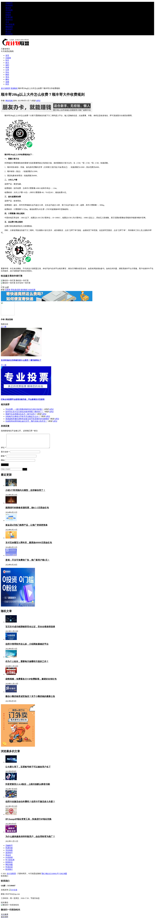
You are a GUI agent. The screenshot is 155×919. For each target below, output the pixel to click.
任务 (7, 70)
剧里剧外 (9, 34)
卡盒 (7, 22)
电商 (7, 67)
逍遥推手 (9, 29)
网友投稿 (9, 101)
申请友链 (9, 867)
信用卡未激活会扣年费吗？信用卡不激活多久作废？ (30, 801)
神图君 (8, 15)
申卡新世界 (10, 24)
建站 (7, 79)
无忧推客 (9, 10)
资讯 (7, 77)
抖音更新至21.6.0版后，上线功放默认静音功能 (27, 784)
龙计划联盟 (5, 88)
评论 (3, 448)
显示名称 (5, 452)
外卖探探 (9, 5)
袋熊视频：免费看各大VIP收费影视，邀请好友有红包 (31, 679)
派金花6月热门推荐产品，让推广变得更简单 (26, 525)
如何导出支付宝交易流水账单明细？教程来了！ (24, 412)
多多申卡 (9, 20)
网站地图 (9, 865)
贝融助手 (9, 3)
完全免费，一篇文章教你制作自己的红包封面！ (24, 409)
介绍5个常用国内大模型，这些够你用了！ (25, 490)
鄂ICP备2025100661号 (50, 874)
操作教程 (24, 290)
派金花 (8, 8)
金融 (7, 82)
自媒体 (8, 58)
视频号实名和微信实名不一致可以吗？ (20, 414)
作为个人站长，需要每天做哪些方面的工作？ (27, 661)
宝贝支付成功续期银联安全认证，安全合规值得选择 (30, 626)
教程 (7, 75)
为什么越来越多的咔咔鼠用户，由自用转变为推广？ (30, 836)
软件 (7, 60)
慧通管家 (9, 17)
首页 (7, 55)
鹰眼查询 (9, 27)
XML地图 (63, 874)
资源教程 (14, 88)
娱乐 (7, 63)
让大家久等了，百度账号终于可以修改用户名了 (28, 767)
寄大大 (8, 32)
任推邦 (8, 12)
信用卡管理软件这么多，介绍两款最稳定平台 (27, 644)
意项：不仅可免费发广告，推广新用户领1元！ (27, 560)
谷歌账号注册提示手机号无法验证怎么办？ (22, 416)
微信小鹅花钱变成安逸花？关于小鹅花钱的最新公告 (30, 696)
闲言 (7, 84)
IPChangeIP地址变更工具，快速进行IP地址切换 (28, 819)
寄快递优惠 (15, 290)
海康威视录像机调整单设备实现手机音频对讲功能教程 (27, 419)
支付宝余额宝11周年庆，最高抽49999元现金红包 (28, 542)
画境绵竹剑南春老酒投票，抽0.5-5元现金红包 (27, 507)
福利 (7, 65)
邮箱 (3, 456)
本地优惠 (31, 290)
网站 (3, 460)
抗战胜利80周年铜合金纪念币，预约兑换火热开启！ (26, 421)
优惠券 (49, 230)
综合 (7, 72)
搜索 (24, 469)
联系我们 (9, 869)
